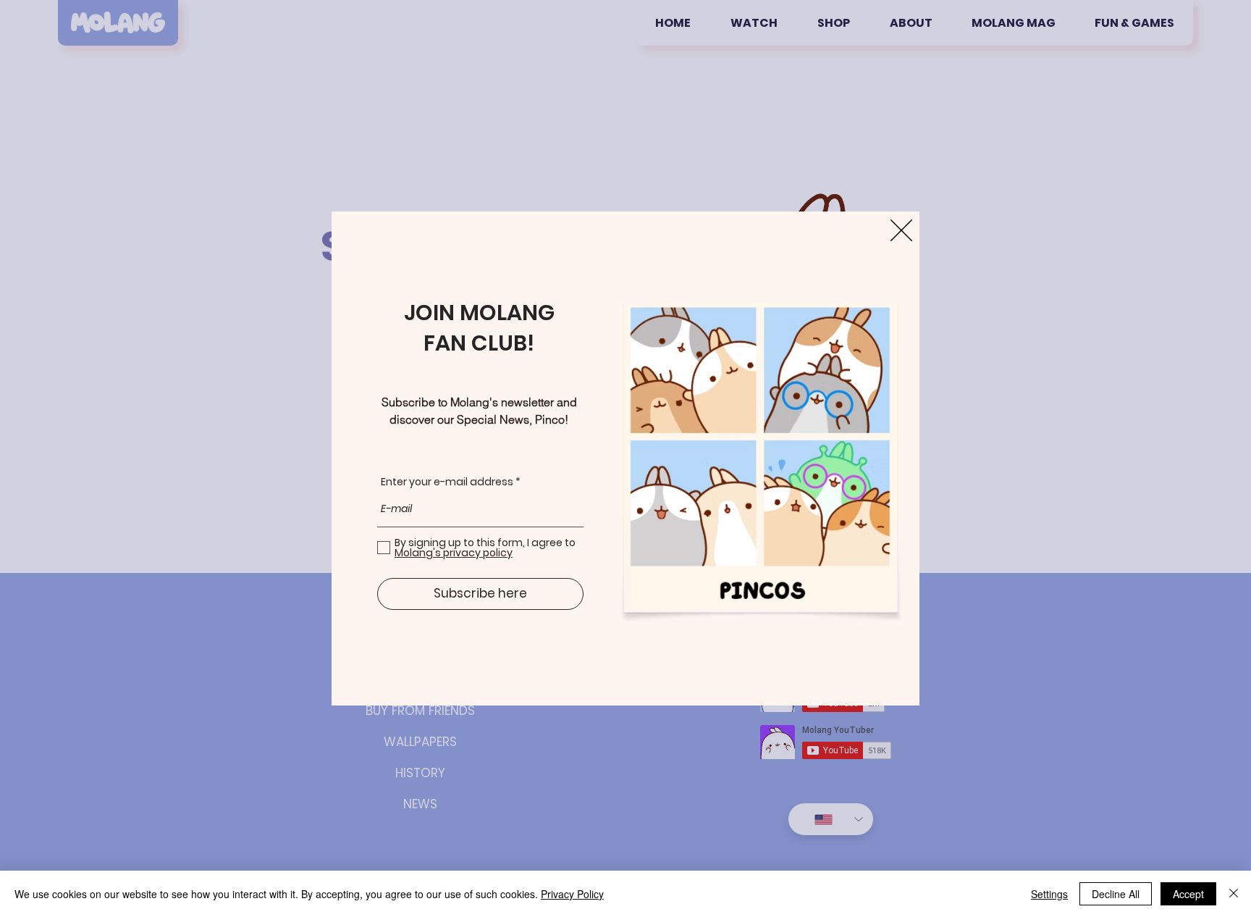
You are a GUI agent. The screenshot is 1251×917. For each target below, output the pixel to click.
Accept (1188, 894)
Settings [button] (1049, 894)
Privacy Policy (572, 894)
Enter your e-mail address (447, 482)
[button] (901, 230)
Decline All (1116, 894)
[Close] (1233, 893)
